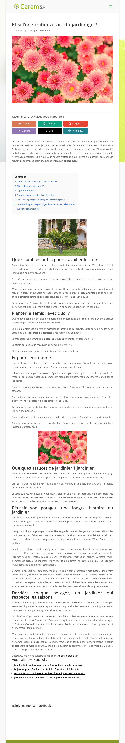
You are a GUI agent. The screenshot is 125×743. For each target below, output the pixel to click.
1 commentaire (44, 30)
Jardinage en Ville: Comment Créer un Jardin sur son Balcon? (47, 677)
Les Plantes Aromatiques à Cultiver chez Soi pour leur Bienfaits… (49, 673)
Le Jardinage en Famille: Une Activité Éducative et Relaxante (46, 669)
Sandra (20, 30)
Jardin (30, 30)
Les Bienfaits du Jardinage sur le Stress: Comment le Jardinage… (49, 664)
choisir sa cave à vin (67, 655)
